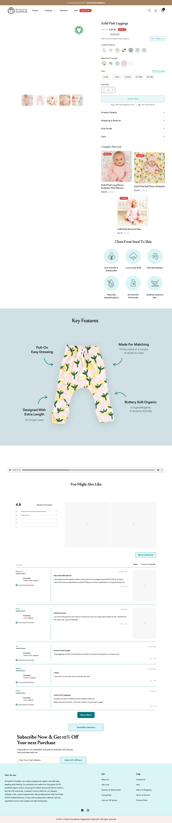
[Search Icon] (149, 10)
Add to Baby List (157, 39)
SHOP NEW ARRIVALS (96, 3)
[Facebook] (82, 810)
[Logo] (18, 10)
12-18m (139, 77)
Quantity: (105, 84)
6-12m (128, 77)
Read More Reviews (86, 727)
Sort (136, 564)
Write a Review (147, 556)
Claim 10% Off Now (73, 760)
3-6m (117, 77)
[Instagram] (88, 810)
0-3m (106, 77)
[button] (87, 525)
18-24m (150, 77)
